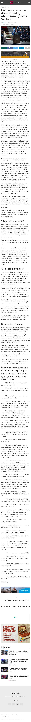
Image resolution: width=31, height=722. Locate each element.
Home (2, 7)
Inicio (2, 715)
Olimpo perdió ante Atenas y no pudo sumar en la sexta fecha (18, 668)
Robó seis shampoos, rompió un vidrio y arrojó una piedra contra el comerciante (19, 652)
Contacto (22, 715)
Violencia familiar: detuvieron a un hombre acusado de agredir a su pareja (18, 661)
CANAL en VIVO (5, 716)
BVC (4, 22)
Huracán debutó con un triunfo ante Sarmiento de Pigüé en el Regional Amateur (19, 676)
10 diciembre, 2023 (12, 22)
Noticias (7, 7)
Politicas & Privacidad (12, 715)
